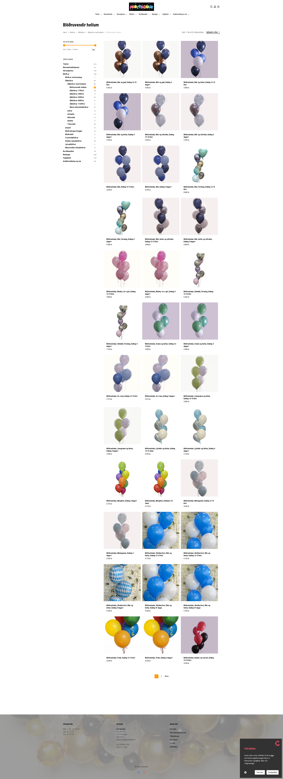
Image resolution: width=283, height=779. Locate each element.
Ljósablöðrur (70, 144)
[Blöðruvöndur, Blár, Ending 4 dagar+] (160, 164)
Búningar (66, 155)
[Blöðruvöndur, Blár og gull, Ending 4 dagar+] (160, 59)
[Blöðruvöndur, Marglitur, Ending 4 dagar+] (122, 478)
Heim (65, 32)
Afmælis (70, 114)
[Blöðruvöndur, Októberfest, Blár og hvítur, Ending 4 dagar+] (122, 582)
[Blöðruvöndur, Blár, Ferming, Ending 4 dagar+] (122, 216)
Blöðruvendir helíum (78, 87)
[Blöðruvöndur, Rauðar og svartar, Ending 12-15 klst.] (199, 635)
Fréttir (172, 743)
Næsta (166, 676)
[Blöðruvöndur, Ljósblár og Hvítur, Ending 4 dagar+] (199, 425)
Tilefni (65, 64)
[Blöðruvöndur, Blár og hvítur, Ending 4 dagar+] (122, 111)
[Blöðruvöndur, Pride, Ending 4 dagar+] (160, 635)
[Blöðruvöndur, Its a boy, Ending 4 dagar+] (160, 373)
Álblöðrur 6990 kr (77, 100)
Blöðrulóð (69, 134)
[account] (215, 7)
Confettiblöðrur (71, 138)
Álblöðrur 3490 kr (77, 97)
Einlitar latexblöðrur (73, 141)
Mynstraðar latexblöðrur (75, 148)
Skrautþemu (68, 71)
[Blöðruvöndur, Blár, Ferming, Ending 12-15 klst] (199, 164)
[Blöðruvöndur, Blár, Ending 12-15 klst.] (122, 164)
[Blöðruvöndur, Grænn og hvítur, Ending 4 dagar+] (199, 321)
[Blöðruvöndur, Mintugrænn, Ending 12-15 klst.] (199, 478)
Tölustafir (71, 124)
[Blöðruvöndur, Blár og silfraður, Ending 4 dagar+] (199, 111)
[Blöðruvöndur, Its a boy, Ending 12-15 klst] (122, 373)
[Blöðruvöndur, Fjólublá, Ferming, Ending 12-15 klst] (199, 268)
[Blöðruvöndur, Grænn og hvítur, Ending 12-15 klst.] (160, 321)
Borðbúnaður (68, 151)
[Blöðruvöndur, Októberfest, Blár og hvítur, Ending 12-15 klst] (160, 530)
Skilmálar (174, 747)
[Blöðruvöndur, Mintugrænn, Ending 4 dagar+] (122, 530)
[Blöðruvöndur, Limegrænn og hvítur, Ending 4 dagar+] (122, 425)
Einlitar (70, 121)
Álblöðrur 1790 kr (77, 91)
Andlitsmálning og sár (72, 161)
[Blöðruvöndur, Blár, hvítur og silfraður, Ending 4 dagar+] (199, 216)
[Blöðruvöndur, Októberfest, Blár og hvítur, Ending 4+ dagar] (160, 582)
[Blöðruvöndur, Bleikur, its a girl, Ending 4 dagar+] (160, 268)
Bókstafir (71, 117)
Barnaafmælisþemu (71, 67)
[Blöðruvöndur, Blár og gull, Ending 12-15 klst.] (122, 59)
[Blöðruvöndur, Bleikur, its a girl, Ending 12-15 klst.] (122, 268)
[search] (211, 7)
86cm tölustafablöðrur (79, 107)
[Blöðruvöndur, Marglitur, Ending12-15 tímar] (160, 478)
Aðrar (69, 111)
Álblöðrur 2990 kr (77, 94)
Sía (93, 50)
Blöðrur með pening (73, 77)
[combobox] (213, 32)
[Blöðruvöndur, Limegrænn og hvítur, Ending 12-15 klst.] (199, 373)
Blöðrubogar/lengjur (73, 131)
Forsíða (173, 729)
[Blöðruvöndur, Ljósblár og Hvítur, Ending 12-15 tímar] (160, 425)
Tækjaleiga (174, 736)
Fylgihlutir (67, 158)
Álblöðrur (81, 32)
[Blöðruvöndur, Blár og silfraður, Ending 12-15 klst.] (160, 111)
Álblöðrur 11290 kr (77, 104)
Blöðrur (72, 32)
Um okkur (174, 740)
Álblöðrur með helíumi (96, 32)
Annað (68, 128)
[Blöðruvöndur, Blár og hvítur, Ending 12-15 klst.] (199, 59)
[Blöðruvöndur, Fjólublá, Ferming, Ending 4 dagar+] (122, 321)
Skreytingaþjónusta (178, 733)
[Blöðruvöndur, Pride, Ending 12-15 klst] (122, 635)
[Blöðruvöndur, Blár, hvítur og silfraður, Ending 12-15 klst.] (160, 216)
